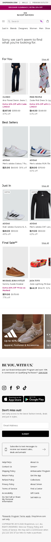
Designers (23, 28)
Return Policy (8, 475)
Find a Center (36, 488)
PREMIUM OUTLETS (40, 2)
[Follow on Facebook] (11, 389)
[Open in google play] (34, 401)
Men (41, 28)
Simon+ (33, 466)
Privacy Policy (8, 484)
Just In (5, 28)
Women (33, 28)
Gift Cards (34, 493)
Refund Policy (8, 480)
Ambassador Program (40, 471)
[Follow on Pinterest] (18, 389)
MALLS (25, 2)
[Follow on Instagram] (4, 389)
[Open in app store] (13, 401)
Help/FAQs (7, 462)
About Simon (36, 484)
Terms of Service (9, 488)
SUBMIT (25, 434)
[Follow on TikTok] (25, 389)
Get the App (35, 475)
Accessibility (7, 493)
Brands (13, 28)
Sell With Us (35, 497)
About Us (34, 462)
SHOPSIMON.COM (10, 2)
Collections (35, 480)
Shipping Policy (8, 471)
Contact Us (7, 466)
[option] (16, 89)
